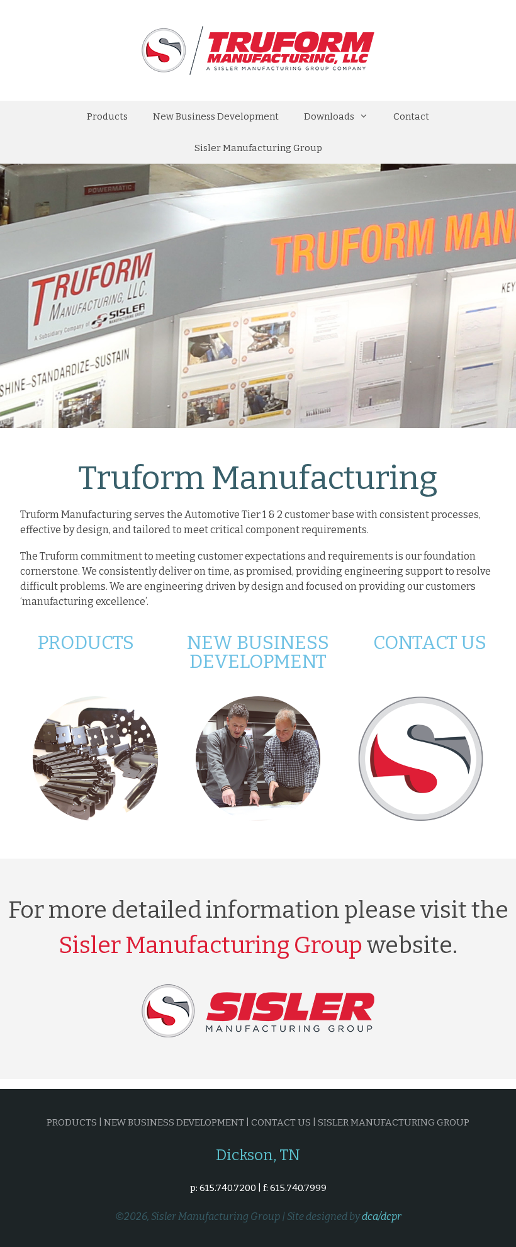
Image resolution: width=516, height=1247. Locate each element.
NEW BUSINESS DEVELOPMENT (174, 1122)
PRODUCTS (72, 1122)
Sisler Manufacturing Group (258, 148)
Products (107, 116)
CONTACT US (281, 1122)
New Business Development (216, 116)
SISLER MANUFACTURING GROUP (393, 1122)
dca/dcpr (381, 1216)
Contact (411, 116)
